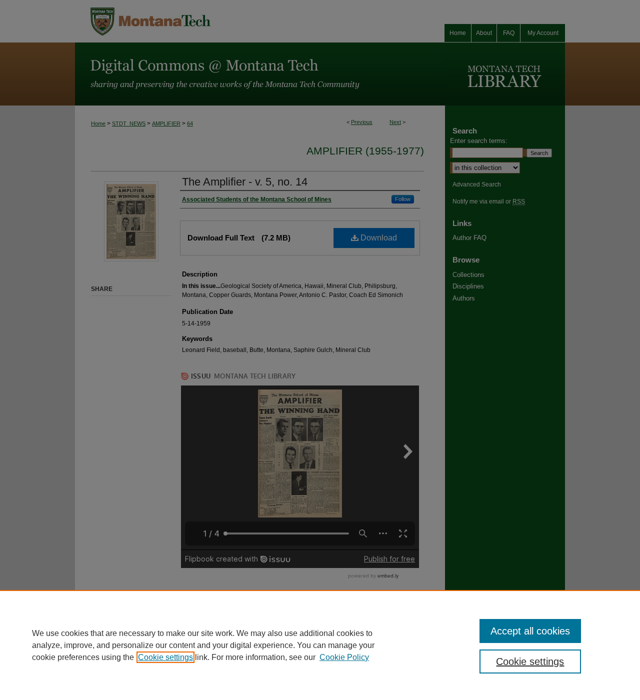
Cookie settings (165, 657)
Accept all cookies (530, 631)
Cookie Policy (344, 657)
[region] (320, 645)
